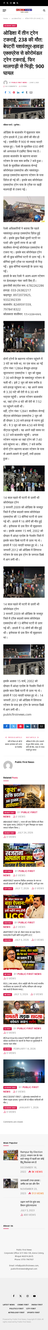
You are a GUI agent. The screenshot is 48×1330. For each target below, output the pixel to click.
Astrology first (16, 1312)
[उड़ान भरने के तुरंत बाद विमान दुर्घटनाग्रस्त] (10, 1205)
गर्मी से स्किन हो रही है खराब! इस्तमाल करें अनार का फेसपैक (13, 744)
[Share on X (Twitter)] (10, 92)
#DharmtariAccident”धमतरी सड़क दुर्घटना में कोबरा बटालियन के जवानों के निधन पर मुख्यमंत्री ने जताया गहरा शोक (22, 1040)
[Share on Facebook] (5, 92)
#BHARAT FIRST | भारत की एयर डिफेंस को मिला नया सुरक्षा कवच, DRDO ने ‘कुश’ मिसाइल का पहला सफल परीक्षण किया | (23, 824)
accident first (10, 26)
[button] (4, 10)
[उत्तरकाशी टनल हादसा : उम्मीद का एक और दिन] (10, 1183)
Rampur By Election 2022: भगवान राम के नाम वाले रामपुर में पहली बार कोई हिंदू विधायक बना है (32, 1157)
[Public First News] (24, 10)
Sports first (33, 1312)
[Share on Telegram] (22, 92)
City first (31, 1308)
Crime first (23, 1305)
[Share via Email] (31, 92)
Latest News (9, 1305)
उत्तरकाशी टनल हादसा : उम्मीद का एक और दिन (30, 1182)
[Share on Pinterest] (14, 92)
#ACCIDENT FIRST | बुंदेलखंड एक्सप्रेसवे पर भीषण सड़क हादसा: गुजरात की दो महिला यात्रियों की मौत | (23, 1099)
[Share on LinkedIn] (18, 92)
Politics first (16, 1308)
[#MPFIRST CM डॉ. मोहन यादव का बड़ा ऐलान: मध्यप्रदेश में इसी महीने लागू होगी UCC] (24, 906)
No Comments (11, 86)
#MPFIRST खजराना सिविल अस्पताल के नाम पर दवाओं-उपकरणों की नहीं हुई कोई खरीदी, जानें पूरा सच (23, 882)
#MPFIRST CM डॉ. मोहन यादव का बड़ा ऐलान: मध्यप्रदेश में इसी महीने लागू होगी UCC (21, 934)
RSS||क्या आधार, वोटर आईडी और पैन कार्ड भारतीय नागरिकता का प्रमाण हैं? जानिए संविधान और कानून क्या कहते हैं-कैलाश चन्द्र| (23, 986)
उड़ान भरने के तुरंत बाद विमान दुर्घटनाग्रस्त (30, 1203)
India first (37, 1305)
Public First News (19, 82)
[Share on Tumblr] (27, 92)
